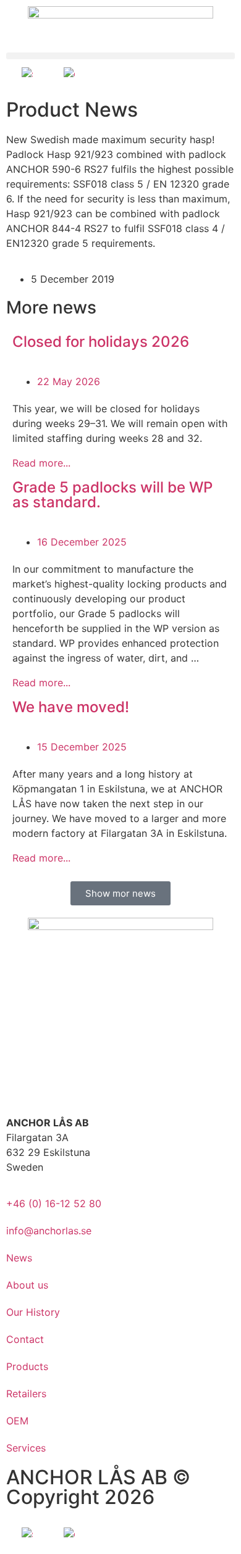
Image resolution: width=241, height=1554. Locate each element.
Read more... (41, 463)
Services (26, 1448)
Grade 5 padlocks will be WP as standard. (112, 494)
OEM (17, 1421)
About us (27, 1285)
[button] (120, 55)
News (19, 1258)
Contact (25, 1339)
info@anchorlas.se (48, 1230)
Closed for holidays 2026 (100, 342)
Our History (33, 1312)
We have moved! (70, 707)
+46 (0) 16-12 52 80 (53, 1203)
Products (27, 1366)
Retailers (26, 1393)
